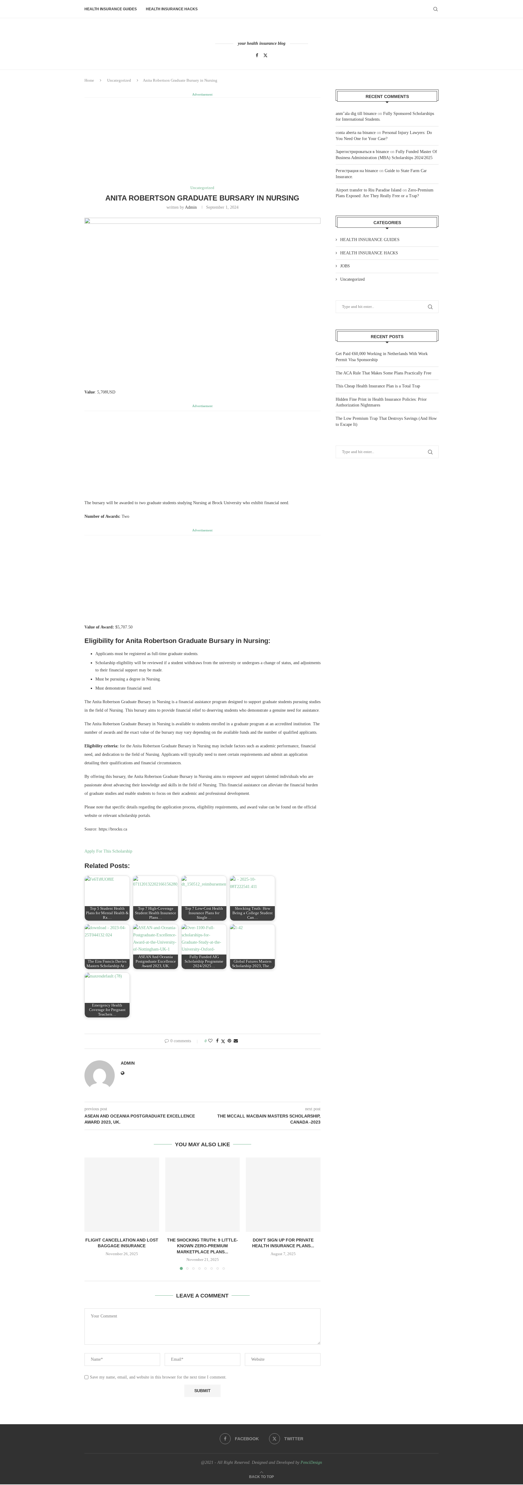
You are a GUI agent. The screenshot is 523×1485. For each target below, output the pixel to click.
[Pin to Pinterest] (229, 1041)
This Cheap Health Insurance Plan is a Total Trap (378, 386)
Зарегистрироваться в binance (362, 151)
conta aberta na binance (356, 132)
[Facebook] (257, 55)
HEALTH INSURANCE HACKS (172, 9)
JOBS (345, 266)
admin (191, 207)
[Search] (436, 9)
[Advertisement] (202, 140)
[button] (92, 1213)
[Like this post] (210, 1041)
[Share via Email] (236, 1041)
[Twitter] (265, 55)
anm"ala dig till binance (356, 113)
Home (89, 80)
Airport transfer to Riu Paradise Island (368, 190)
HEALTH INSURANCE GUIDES (110, 9)
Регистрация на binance (357, 170)
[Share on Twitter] (223, 1041)
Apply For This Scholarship (108, 851)
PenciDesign (311, 1462)
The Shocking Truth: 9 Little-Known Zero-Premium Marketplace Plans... (202, 1245)
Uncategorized (119, 80)
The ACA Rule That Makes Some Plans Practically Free (383, 373)
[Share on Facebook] (217, 1041)
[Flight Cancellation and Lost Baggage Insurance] (121, 1194)
